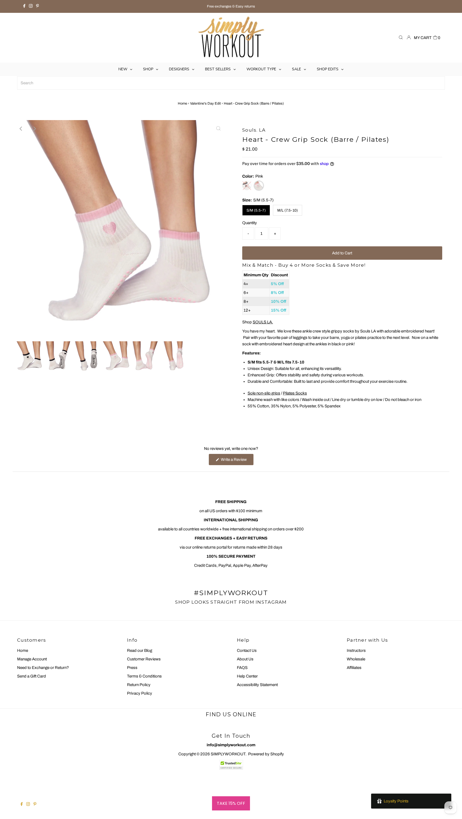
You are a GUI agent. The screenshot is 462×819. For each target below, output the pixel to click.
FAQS (242, 667)
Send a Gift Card (31, 676)
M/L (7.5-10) (287, 210)
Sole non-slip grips (264, 393)
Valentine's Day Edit (205, 103)
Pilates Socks (295, 393)
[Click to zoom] (218, 129)
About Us (245, 659)
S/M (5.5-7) (256, 210)
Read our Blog (139, 650)
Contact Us (247, 650)
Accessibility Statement (257, 685)
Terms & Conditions (144, 676)
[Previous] (21, 129)
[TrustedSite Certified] (231, 765)
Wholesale (356, 659)
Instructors (356, 650)
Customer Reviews (144, 659)
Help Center (247, 676)
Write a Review (236, 461)
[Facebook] (24, 6)
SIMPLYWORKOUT (228, 754)
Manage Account (32, 659)
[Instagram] (31, 6)
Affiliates (354, 667)
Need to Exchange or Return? (43, 667)
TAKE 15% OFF (231, 803)
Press (132, 667)
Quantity (249, 223)
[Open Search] (400, 38)
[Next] (34, 129)
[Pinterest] (37, 6)
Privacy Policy (139, 693)
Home (182, 103)
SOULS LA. (263, 322)
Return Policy (139, 685)
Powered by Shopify (266, 754)
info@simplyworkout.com (231, 745)
